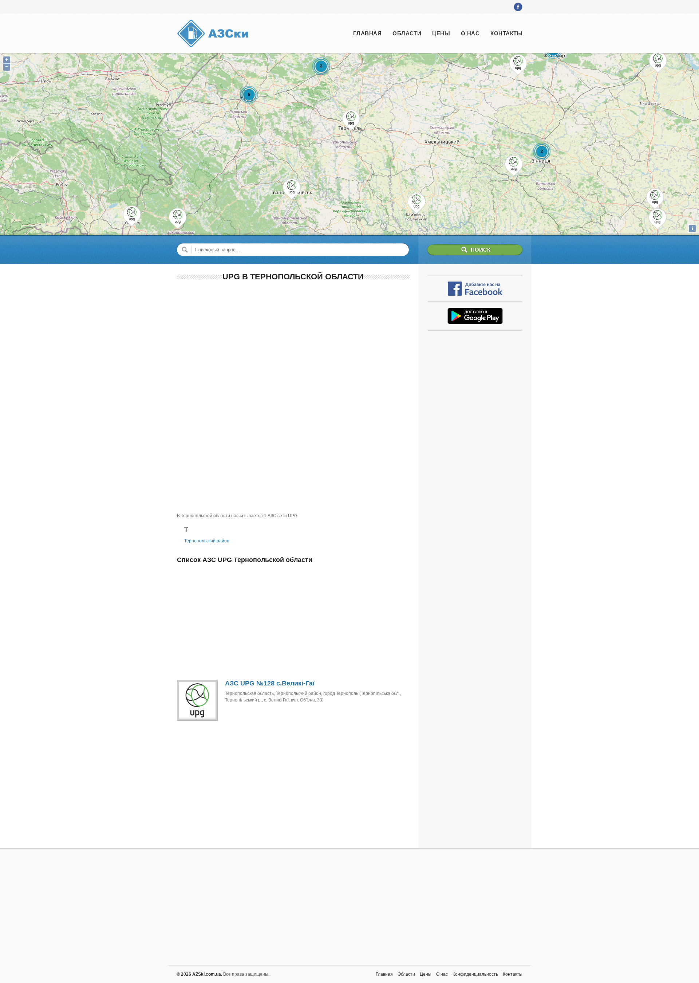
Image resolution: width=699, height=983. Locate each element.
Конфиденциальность (475, 974)
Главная (367, 33)
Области (406, 33)
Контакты (506, 33)
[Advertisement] (293, 341)
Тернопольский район (206, 540)
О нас (470, 33)
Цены (441, 33)
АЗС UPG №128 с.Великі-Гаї (270, 683)
